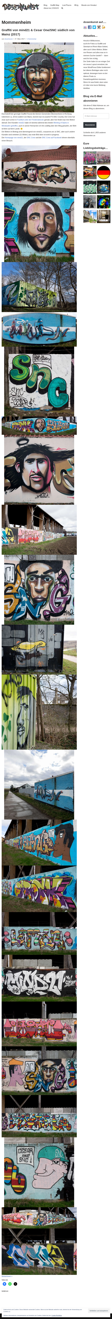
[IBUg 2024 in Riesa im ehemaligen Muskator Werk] (90, 217)
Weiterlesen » (7, 1276)
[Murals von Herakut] (90, 202)
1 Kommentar (31, 39)
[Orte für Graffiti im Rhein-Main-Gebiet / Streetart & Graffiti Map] (90, 158)
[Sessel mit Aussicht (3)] (103, 217)
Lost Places (66, 5)
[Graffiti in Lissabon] (90, 173)
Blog (45, 5)
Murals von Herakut (88, 5)
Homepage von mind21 (14, 138)
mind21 (21, 123)
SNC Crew (31, 138)
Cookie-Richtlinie (57, 1315)
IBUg (76, 5)
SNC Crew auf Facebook (51, 138)
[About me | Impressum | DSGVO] (103, 173)
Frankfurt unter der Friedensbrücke (30, 120)
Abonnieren (90, 125)
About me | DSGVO (51, 8)
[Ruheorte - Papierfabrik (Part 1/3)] (103, 188)
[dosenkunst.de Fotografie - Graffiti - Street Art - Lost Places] (21, 6)
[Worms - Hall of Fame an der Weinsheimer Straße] (90, 188)
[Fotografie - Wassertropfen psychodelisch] (103, 202)
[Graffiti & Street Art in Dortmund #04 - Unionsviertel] (103, 158)
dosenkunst (9, 39)
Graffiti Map (54, 5)
